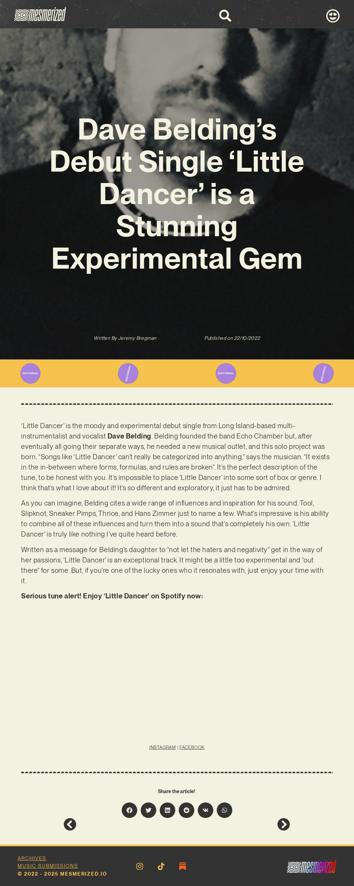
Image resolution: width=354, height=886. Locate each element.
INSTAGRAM (162, 747)
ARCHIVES (32, 858)
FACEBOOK (192, 747)
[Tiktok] (161, 866)
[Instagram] (139, 866)
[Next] (233, 824)
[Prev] (120, 824)
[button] (129, 810)
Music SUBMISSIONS (48, 866)
